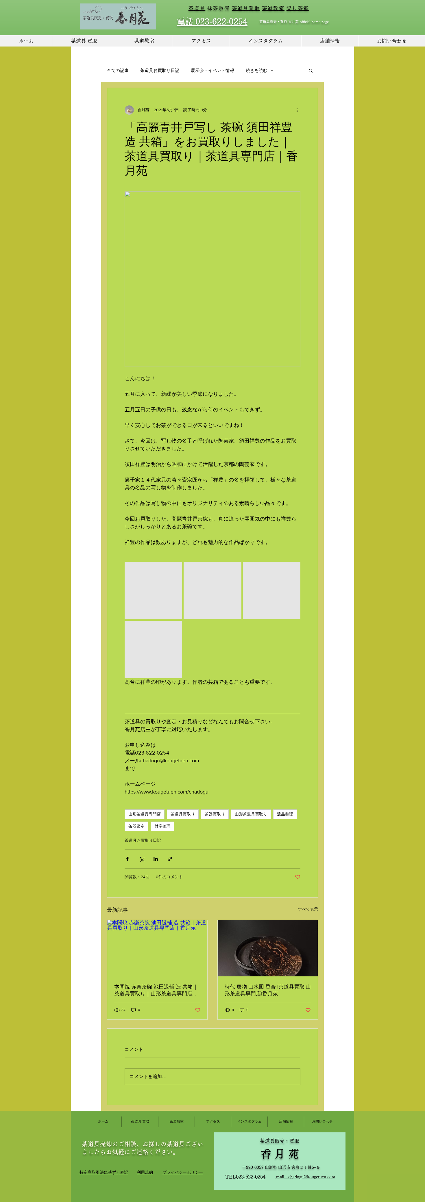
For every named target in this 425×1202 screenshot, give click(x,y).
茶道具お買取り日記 (159, 70)
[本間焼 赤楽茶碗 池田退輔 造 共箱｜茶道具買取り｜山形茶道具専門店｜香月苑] (157, 948)
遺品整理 (285, 814)
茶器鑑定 (136, 826)
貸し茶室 (298, 8)
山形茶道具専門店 (144, 814)
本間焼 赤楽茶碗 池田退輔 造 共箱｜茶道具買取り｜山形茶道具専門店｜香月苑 (156, 990)
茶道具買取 (246, 8)
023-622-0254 (250, 1176)
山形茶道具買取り (251, 814)
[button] (310, 70)
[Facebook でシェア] (127, 859)
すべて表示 (308, 909)
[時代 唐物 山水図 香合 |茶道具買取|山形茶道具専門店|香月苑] (268, 948)
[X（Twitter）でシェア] (141, 859)
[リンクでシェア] (170, 859)
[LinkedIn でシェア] (155, 859)
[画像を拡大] (153, 590)
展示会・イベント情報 (212, 70)
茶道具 (197, 8)
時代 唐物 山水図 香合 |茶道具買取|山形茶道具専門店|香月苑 (268, 990)
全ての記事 (118, 70)
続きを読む (256, 70)
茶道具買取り (183, 814)
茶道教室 (273, 8)
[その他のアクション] (296, 110)
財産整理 (162, 826)
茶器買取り (215, 814)
